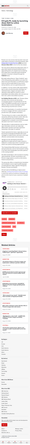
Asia (3, 346)
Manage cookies (19, 428)
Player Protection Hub (7, 405)
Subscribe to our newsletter (9, 213)
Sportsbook (4, 361)
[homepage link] (5, 6)
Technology (9, 11)
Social (3, 375)
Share (25, 33)
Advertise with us (6, 432)
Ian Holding (6, 226)
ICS (14, 226)
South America (5, 350)
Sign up (4, 425)
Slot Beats (4, 409)
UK (2, 342)
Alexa (4, 219)
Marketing (4, 367)
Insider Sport (5, 403)
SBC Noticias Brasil (6, 399)
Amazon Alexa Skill (9, 223)
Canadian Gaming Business (8, 413)
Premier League (7, 230)
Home (3, 11)
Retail (3, 363)
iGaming (3, 365)
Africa (3, 352)
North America (5, 348)
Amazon (11, 219)
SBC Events (4, 411)
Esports (3, 373)
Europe (3, 344)
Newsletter (4, 384)
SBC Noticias (5, 397)
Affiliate (3, 369)
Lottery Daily (4, 401)
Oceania (3, 354)
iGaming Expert (5, 393)
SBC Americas (5, 391)
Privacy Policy (18, 430)
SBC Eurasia (4, 407)
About (3, 428)
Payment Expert (5, 395)
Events (3, 382)
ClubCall (21, 223)
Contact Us (4, 430)
